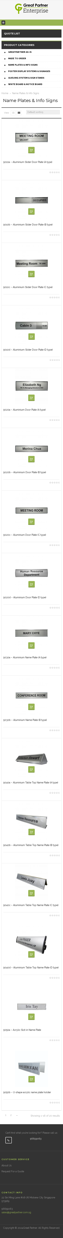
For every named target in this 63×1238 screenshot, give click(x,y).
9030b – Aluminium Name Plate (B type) (25, 720)
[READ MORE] (31, 150)
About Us (7, 1165)
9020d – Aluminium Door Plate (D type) (24, 597)
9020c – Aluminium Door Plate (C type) (24, 535)
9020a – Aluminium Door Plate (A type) (24, 409)
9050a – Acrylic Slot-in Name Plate (22, 1030)
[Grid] (18, 112)
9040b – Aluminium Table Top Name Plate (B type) (30, 845)
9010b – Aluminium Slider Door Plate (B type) (28, 224)
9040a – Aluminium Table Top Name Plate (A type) (30, 782)
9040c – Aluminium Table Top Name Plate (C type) (30, 905)
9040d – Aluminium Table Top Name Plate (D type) (31, 967)
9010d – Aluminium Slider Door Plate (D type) (28, 349)
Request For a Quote (13, 1171)
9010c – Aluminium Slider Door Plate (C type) (28, 287)
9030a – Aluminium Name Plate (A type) (25, 657)
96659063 (35, 1138)
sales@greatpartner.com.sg (16, 1212)
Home (5, 93)
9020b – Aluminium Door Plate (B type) (24, 472)
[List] (13, 112)
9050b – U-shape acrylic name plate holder (27, 1092)
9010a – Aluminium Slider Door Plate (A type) (27, 162)
